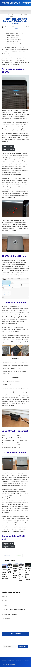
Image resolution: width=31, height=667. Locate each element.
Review (9, 14)
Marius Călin (11, 26)
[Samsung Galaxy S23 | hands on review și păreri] (16, 565)
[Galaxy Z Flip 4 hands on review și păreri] (21, 564)
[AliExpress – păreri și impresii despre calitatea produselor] (5, 565)
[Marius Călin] (3, 27)
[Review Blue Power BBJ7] (9, 564)
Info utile (4, 566)
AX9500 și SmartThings (13, 35)
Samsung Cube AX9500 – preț (14, 43)
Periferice (27, 566)
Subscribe (22, 646)
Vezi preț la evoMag (8, 149)
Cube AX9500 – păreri (12, 41)
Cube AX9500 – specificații (14, 39)
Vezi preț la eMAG (8, 146)
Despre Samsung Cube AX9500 (14, 33)
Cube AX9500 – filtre (12, 37)
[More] (24, 555)
